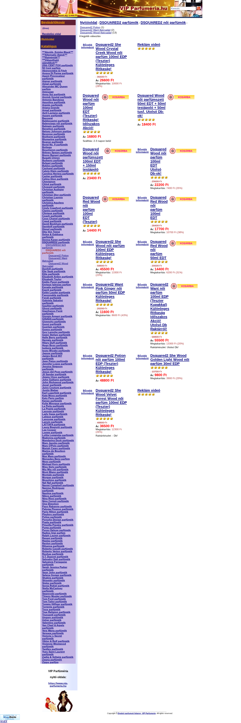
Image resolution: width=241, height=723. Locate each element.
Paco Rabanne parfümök (57, 506)
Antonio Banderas (53, 99)
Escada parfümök (52, 287)
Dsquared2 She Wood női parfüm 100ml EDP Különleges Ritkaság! (110, 250)
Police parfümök (52, 517)
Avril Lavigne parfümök (56, 113)
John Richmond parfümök (58, 382)
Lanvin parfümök (52, 422)
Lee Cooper (49, 430)
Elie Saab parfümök (53, 271)
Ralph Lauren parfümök (56, 535)
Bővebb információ (87, 46)
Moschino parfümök (54, 480)
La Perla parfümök (53, 406)
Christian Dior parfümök (56, 195)
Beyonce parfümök (53, 134)
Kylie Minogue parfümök (57, 403)
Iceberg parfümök (52, 348)
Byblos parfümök (52, 165)
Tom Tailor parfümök (54, 601)
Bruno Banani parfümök (56, 155)
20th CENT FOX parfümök (57, 65)
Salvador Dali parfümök (56, 559)
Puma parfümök (51, 527)
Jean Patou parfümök (55, 361)
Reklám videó (148, 44)
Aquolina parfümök (53, 102)
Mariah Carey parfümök (56, 448)
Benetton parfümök (53, 128)
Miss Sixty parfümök (54, 467)
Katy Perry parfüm (53, 398)
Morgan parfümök (53, 477)
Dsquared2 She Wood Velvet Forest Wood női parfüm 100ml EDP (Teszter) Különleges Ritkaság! (111, 402)
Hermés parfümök (52, 340)
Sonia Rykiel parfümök (55, 585)
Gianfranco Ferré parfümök (52, 312)
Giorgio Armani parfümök (57, 316)
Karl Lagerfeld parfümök (56, 393)
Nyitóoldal (88, 22)
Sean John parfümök (54, 572)
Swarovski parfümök (54, 593)
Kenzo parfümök (52, 401)
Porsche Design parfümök (57, 519)
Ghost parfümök (52, 308)
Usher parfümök (51, 620)
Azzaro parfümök (52, 115)
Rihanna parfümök (53, 546)
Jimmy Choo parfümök (55, 377)
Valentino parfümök (54, 622)
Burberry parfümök (53, 160)
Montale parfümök (53, 474)
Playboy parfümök (53, 514)
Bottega (47, 147)
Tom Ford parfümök (54, 599)
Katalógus (49, 46)
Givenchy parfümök (54, 321)
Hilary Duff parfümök (54, 342)
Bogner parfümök (52, 142)
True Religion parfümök (56, 612)
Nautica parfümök (53, 493)
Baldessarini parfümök (55, 121)
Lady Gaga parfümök (54, 414)
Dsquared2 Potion (59, 255)
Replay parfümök (52, 541)
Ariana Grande (50, 107)
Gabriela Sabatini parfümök (52, 301)
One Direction (50, 504)
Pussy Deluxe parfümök (56, 530)
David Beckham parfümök (57, 224)
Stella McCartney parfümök (52, 589)
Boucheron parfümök (55, 150)
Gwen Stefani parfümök (56, 335)
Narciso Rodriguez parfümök (53, 489)
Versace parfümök (53, 633)
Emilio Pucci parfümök (55, 282)
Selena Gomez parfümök (56, 575)
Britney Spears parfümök (57, 152)
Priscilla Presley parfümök (57, 525)
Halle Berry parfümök (54, 337)
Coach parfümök (52, 216)
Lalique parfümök (52, 416)
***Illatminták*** (51, 57)
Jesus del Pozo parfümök (57, 371)
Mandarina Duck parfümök (58, 440)
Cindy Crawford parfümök (57, 208)
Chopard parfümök (53, 187)
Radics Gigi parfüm (53, 533)
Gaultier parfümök (53, 305)
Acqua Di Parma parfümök (57, 73)
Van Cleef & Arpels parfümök (53, 626)
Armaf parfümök (51, 110)
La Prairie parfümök (54, 408)
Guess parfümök (52, 329)
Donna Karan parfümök (56, 239)
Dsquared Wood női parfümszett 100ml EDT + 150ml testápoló (93, 159)
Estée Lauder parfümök (56, 292)
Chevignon (48, 181)
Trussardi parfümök (54, 614)
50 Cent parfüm (51, 68)
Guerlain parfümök (53, 327)
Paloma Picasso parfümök (57, 509)
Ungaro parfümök (52, 617)
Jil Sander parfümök (54, 374)
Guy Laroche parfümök (56, 332)
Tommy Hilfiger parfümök (57, 604)
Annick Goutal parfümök (57, 97)
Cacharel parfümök (53, 168)
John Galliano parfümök (56, 379)
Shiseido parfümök (53, 580)
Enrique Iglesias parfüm (56, 284)
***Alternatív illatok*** (54, 55)
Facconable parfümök (55, 295)
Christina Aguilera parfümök (53, 204)
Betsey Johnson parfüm (56, 131)
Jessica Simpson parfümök (52, 367)
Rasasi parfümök (52, 538)
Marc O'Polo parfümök (55, 445)
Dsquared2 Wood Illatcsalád (96, 32)
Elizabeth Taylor (51, 279)
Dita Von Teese (51, 231)
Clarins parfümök (52, 210)
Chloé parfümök (51, 184)
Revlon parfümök (52, 543)
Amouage (48, 92)
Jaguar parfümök (52, 353)
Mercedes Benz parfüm (56, 459)
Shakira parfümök (52, 577)
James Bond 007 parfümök (52, 357)
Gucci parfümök (51, 324)
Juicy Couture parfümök (56, 387)
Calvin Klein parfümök (55, 171)
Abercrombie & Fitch (54, 70)
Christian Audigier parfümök (53, 191)
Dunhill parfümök (52, 268)
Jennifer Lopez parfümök (57, 364)
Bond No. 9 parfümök (55, 144)
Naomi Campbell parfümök (58, 485)
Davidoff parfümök (53, 226)
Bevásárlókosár (53, 22)
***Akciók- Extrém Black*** (57, 52)
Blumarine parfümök (54, 139)
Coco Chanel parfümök (56, 218)
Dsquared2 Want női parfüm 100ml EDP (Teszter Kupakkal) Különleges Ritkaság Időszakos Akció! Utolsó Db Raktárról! (159, 306)
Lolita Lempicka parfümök (58, 435)
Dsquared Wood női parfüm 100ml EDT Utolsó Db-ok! (158, 161)
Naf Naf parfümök (52, 482)
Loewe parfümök (52, 432)
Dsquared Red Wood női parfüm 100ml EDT (159, 207)
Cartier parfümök (52, 176)
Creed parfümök (51, 221)
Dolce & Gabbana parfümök (52, 235)
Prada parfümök (51, 522)
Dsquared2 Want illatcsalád (95, 30)
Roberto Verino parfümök (57, 551)
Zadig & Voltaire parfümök (57, 657)
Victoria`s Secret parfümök (52, 637)
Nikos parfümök (51, 496)
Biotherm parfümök (53, 136)
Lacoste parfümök (53, 411)
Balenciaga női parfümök (57, 123)
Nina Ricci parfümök (54, 498)
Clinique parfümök (53, 213)
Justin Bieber (50, 390)
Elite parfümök (51, 274)
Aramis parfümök (52, 105)
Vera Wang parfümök (54, 630)
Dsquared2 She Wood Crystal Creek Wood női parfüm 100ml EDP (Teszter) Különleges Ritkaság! (111, 57)
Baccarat (47, 118)
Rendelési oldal (51, 34)
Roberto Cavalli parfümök (57, 548)
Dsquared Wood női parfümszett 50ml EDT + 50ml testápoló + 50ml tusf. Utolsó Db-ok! (151, 106)
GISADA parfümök (53, 319)
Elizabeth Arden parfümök (57, 276)
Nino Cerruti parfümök (55, 501)
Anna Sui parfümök (53, 94)
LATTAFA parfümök (53, 424)
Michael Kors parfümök (56, 464)
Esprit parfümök (51, 290)
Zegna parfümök (52, 659)
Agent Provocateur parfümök (53, 77)
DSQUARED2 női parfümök (163, 22)
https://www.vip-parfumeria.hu (58, 684)
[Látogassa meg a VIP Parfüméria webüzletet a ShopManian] (10, 718)
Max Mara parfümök (54, 456)
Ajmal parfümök (51, 84)
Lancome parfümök (53, 419)
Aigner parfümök (52, 81)
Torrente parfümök (53, 607)
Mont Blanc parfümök (55, 472)
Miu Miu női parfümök (55, 469)
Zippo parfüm (50, 662)
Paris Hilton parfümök (55, 511)
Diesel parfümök (52, 229)
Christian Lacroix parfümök (52, 198)
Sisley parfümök (52, 583)
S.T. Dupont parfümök (55, 556)
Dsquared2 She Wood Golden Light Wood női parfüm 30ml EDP (169, 360)
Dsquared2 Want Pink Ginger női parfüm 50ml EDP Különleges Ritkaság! (110, 292)
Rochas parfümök (53, 554)
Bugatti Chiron (51, 158)
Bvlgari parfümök (52, 163)
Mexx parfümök (51, 461)
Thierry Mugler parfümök (57, 596)
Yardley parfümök (52, 649)
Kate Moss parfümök (54, 395)
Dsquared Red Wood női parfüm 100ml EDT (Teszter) (91, 209)
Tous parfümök (51, 609)
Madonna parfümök (54, 438)
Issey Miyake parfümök (56, 350)
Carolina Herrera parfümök (58, 173)
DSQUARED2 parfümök (56, 242)
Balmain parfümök (53, 126)
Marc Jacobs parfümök (56, 443)
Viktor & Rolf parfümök (56, 641)
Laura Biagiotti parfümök (57, 427)
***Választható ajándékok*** (50, 61)
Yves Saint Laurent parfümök (53, 653)
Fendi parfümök (51, 298)
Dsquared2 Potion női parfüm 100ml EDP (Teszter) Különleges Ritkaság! (111, 364)
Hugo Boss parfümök (55, 345)
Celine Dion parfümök (55, 179)
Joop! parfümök (51, 385)
